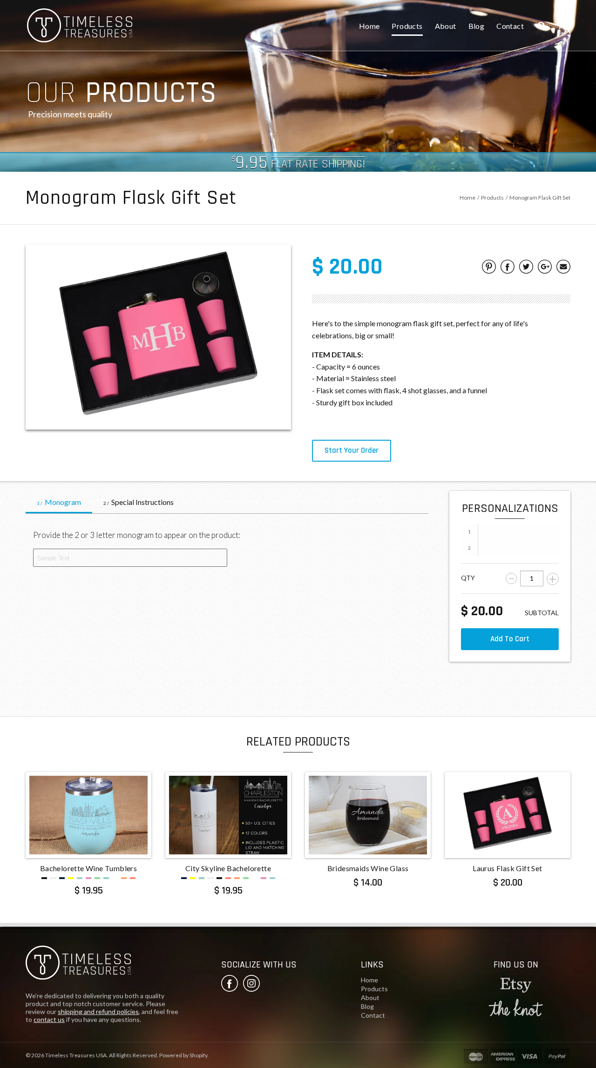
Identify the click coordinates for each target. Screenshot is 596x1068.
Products (407, 25)
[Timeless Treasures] (78, 964)
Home (369, 25)
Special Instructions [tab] (138, 501)
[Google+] (545, 268)
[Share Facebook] (508, 268)
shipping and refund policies (98, 1011)
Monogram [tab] (59, 501)
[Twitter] (526, 268)
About (445, 25)
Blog (476, 25)
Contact (510, 25)
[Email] (563, 268)
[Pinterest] (489, 268)
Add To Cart (509, 639)
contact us (49, 1019)
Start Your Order (352, 450)
